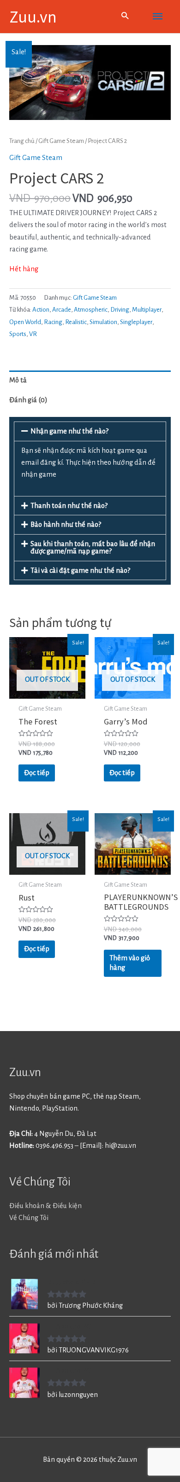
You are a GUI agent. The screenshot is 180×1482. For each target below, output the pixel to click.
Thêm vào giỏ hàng (129, 962)
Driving (119, 309)
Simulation (103, 322)
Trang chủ (22, 140)
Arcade (61, 309)
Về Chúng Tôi (28, 1217)
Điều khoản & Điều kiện (45, 1205)
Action (40, 309)
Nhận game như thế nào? (69, 431)
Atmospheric (91, 309)
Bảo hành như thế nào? (65, 524)
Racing (53, 322)
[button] (90, 431)
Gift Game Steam (61, 140)
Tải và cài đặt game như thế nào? (80, 570)
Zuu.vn (33, 16)
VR (33, 334)
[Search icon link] (125, 17)
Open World (25, 322)
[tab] (90, 380)
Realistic (76, 322)
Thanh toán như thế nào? (69, 505)
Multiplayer (147, 309)
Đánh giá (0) (28, 400)
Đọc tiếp (36, 772)
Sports (17, 334)
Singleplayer (136, 322)
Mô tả (18, 380)
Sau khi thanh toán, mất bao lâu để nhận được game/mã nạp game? (92, 547)
